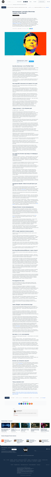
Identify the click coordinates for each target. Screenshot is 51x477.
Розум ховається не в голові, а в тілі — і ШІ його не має (25, 429)
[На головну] (3, 1)
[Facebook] (19, 404)
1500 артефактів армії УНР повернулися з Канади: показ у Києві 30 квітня (45, 441)
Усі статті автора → (16, 415)
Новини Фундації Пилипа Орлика (8, 435)
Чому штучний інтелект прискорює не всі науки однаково (35, 429)
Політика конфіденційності (32, 464)
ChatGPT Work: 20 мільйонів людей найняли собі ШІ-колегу (45, 429)
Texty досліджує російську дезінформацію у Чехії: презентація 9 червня (8, 441)
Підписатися (31, 61)
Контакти (12, 464)
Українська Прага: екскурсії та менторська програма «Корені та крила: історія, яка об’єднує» (20, 441)
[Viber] (31, 28)
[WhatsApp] (29, 28)
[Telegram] (32, 28)
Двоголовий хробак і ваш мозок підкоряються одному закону (5, 429)
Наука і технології (19, 28)
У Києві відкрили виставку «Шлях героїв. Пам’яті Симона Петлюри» (32, 441)
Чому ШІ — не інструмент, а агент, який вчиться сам (15, 429)
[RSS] (32, 404)
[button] (48, 1)
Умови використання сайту (24, 464)
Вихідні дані (38, 464)
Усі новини (34, 1)
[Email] (29, 404)
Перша (30, 1)
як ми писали (23, 189)
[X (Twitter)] (21, 404)
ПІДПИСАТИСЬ (14, 449)
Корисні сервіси (42, 1)
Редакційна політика (17, 464)
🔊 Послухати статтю (16, 15)
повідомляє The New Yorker (16, 23)
